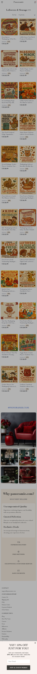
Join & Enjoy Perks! (18, 668)
